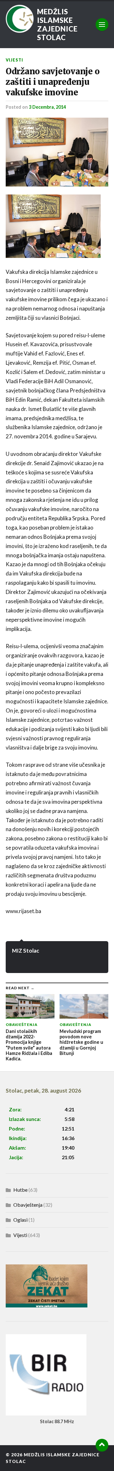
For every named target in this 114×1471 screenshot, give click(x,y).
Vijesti (14, 59)
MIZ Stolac (25, 950)
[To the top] (102, 1445)
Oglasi (20, 1220)
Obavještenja (27, 1205)
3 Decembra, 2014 (47, 107)
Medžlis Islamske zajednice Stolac (57, 24)
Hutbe (20, 1190)
